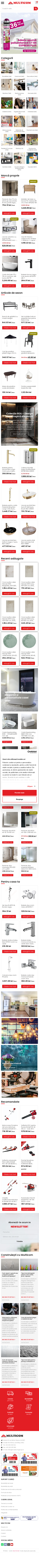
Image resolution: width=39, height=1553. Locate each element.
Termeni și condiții (6, 1503)
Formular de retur (6, 1492)
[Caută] (36, 8)
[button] (3, 33)
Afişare (30, 786)
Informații (10, 1426)
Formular (28, 1412)
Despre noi (4, 1527)
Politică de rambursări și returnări (11, 1489)
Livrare (10, 1399)
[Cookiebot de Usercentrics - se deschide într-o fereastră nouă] (28, 752)
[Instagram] (8, 1544)
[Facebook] (5, 1544)
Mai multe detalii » (8, 1297)
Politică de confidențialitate (9, 1510)
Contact (3, 1536)
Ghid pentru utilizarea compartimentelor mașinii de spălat (9, 1319)
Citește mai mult (10, 328)
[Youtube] (12, 1544)
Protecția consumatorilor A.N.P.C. (11, 1495)
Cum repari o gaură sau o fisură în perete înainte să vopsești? (10, 1274)
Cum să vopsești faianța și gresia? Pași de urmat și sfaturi (9, 1361)
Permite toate (19, 793)
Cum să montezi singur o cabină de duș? (28, 1318)
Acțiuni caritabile (6, 1530)
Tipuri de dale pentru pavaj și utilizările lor (28, 1360)
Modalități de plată (7, 1486)
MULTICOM (16, 1551)
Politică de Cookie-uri (7, 1506)
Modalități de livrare (7, 1483)
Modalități (29, 1399)
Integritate (4, 1513)
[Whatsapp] (2, 1544)
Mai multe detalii (19, 434)
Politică (10, 1412)
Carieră (3, 1533)
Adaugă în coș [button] (9, 213)
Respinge (19, 799)
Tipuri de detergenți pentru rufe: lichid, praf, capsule (27, 1274)
